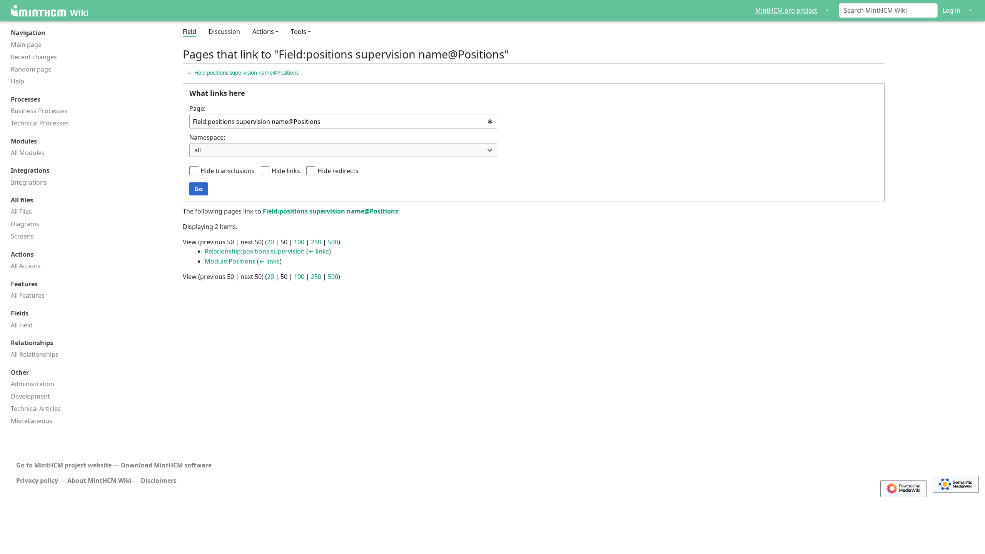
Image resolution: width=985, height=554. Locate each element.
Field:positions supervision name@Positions (246, 72)
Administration (32, 384)
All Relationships (34, 354)
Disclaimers (159, 480)
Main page (26, 44)
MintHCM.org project (786, 10)
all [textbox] (197, 150)
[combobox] (343, 122)
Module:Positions (230, 261)
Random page (31, 69)
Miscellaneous (31, 421)
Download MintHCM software (166, 465)
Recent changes (34, 57)
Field (189, 31)
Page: (197, 108)
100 (299, 242)
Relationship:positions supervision (255, 251)
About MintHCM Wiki (99, 480)
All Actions (26, 266)
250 (316, 242)
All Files (21, 211)
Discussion (224, 31)
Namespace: (207, 137)
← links (318, 251)
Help (17, 81)
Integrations (29, 182)
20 (270, 242)
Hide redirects (338, 171)
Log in (951, 10)
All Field (22, 325)
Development (30, 396)
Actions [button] (263, 31)
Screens (22, 236)
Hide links (286, 171)
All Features (28, 295)
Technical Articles (36, 408)
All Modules (28, 153)
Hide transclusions (227, 171)
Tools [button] (298, 31)
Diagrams (25, 224)
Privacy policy (37, 480)
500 (333, 242)
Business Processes (39, 111)
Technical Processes (40, 123)
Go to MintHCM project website (64, 465)
